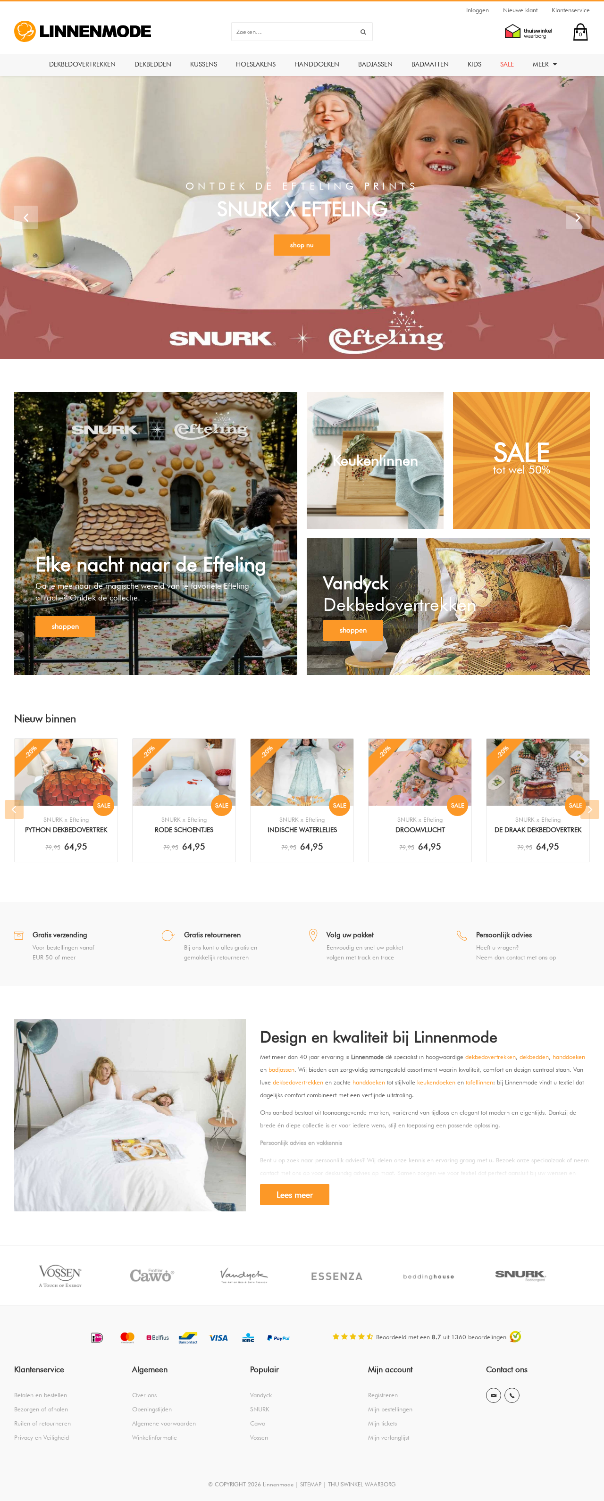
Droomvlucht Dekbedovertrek (420, 830)
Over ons (144, 1395)
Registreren (383, 1395)
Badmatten (430, 64)
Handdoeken (316, 64)
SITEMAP (310, 1484)
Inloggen (477, 10)
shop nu (302, 245)
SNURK (259, 1409)
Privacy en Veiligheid (41, 1437)
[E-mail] (493, 1395)
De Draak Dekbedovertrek (538, 830)
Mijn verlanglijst (388, 1437)
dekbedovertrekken (490, 1056)
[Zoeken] (363, 31)
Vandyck (261, 1395)
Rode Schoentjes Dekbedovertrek (184, 830)
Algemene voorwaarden (164, 1423)
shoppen (65, 626)
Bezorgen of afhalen (41, 1409)
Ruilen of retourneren (42, 1423)
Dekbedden (152, 64)
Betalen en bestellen (40, 1395)
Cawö (257, 1423)
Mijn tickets (382, 1423)
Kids (474, 64)
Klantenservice (571, 10)
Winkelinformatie (154, 1437)
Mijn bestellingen (390, 1409)
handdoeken (569, 1056)
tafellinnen (479, 1082)
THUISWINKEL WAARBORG (362, 1484)
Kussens (203, 64)
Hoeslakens (256, 64)
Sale (507, 64)
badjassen (281, 1069)
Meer (542, 64)
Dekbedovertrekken (82, 64)
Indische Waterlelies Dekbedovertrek (302, 830)
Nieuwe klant (520, 10)
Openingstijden (152, 1409)
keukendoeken (436, 1082)
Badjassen (375, 64)
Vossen (259, 1437)
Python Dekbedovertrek (66, 830)
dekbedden (534, 1056)
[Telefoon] (512, 1395)
